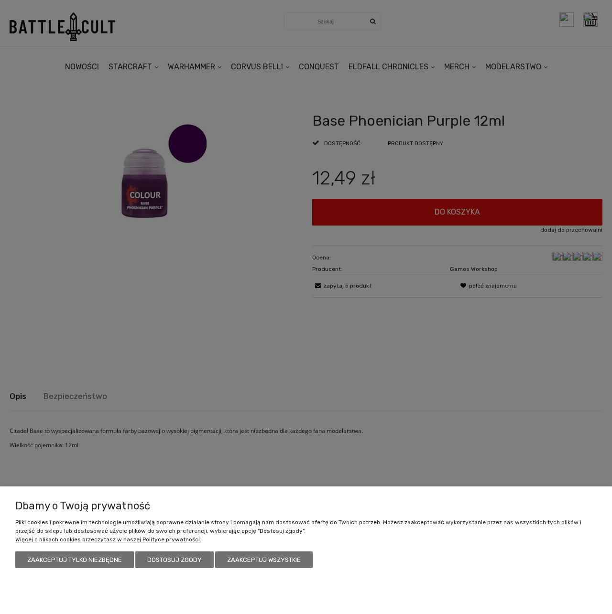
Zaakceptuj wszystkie (264, 559)
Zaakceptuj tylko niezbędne (74, 559)
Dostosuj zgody (174, 559)
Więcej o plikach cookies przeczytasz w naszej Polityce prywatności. (108, 539)
